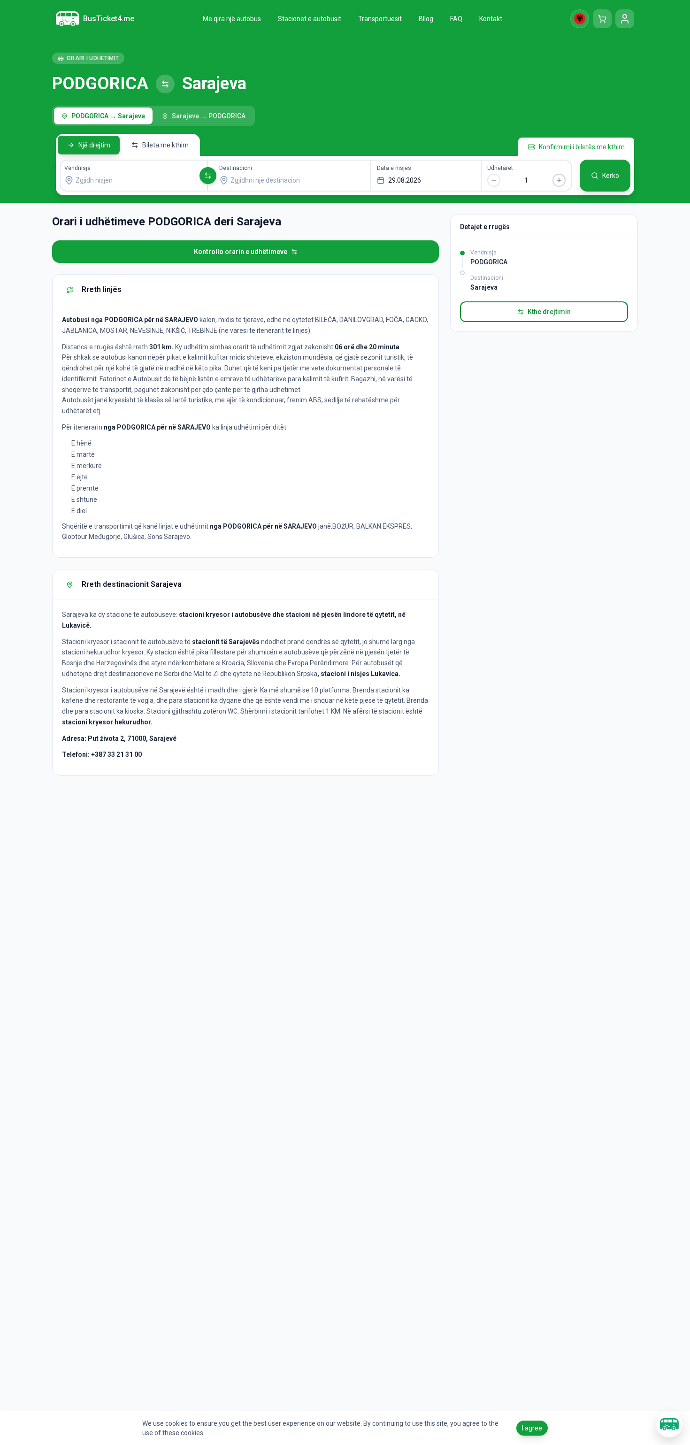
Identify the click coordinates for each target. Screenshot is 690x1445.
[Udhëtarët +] (559, 180)
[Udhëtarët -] (493, 180)
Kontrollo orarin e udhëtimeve (240, 251)
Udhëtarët (500, 168)
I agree (532, 1428)
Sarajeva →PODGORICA (208, 116)
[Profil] (624, 18)
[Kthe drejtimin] (207, 175)
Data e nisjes (394, 168)
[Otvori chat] (669, 1424)
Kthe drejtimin (549, 311)
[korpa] (602, 18)
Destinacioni (235, 168)
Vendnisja (77, 168)
